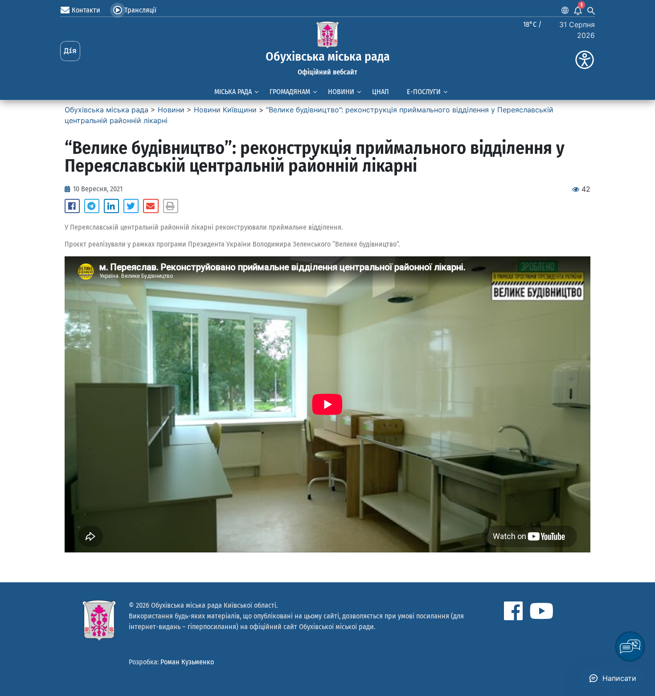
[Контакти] (65, 10)
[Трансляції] (117, 10)
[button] (72, 206)
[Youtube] (541, 611)
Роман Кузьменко (187, 662)
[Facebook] (513, 611)
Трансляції (140, 10)
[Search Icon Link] (591, 10)
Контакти (86, 10)
